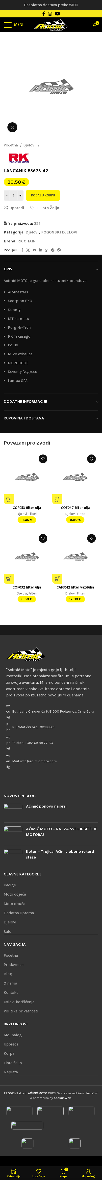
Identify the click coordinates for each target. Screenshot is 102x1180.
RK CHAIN (26, 241)
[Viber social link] (59, 250)
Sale (7, 931)
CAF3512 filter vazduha (75, 587)
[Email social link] (34, 250)
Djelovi (30, 145)
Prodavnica (14, 964)
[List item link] (51, 743)
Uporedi (11, 1044)
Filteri (32, 514)
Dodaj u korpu (43, 195)
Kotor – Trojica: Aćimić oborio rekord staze (60, 855)
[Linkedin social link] (41, 250)
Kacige (10, 885)
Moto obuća (14, 903)
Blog (8, 973)
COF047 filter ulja (75, 508)
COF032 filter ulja (26, 587)
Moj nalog (13, 1035)
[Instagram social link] (50, 13)
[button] (9, 499)
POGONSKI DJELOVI (57, 145)
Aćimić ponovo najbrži (46, 806)
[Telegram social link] (53, 250)
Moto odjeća (15, 894)
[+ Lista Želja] (43, 458)
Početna (11, 145)
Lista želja (13, 1062)
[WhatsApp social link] (47, 250)
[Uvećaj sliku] (12, 127)
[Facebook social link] (44, 13)
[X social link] (28, 250)
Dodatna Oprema (19, 912)
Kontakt (11, 992)
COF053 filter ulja (27, 508)
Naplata (11, 1072)
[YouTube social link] (57, 13)
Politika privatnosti (21, 1011)
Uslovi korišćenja (19, 1001)
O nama (10, 983)
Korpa (9, 1053)
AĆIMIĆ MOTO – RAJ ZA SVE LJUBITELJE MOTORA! (61, 832)
